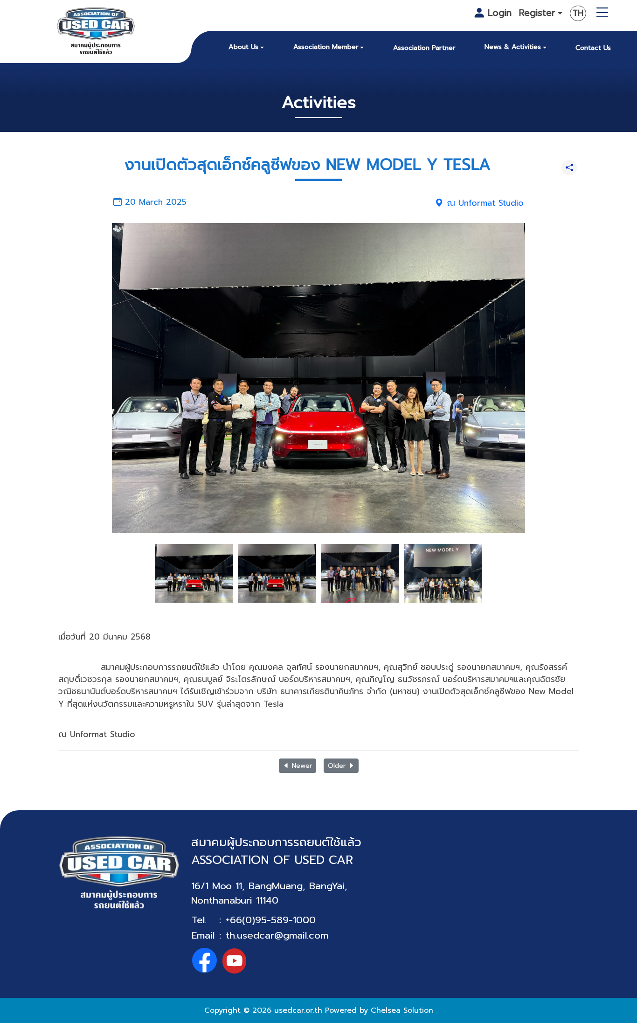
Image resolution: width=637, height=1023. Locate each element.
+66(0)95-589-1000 (271, 919)
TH (578, 13)
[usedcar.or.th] (96, 32)
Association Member (326, 47)
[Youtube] (234, 960)
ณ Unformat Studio (483, 203)
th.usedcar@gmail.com (277, 935)
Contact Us (593, 47)
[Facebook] (204, 961)
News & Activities (513, 47)
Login (500, 13)
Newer (301, 766)
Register (537, 13)
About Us (243, 47)
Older (338, 766)
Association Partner (424, 47)
